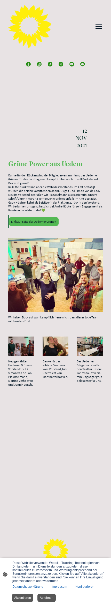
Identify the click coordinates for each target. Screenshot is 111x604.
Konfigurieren (84, 586)
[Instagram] (39, 64)
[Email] (82, 64)
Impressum (59, 586)
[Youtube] (71, 64)
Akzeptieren (22, 598)
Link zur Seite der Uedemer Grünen (33, 221)
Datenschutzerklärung (27, 586)
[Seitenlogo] (29, 26)
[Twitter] (61, 64)
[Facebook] (28, 64)
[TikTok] (50, 64)
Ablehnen (46, 598)
